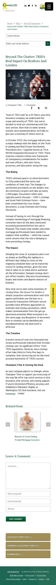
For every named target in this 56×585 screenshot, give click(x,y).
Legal (24, 579)
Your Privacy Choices (13, 579)
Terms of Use (30, 575)
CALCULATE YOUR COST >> (19, 537)
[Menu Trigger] (49, 6)
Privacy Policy (41, 575)
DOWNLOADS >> (14, 554)
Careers (41, 579)
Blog (18, 23)
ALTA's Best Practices (16, 575)
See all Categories (32, 23)
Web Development (13, 572)
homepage (10, 393)
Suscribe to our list (48, 43)
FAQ (48, 579)
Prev (8, 424)
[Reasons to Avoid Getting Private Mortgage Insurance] (26, 423)
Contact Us (32, 579)
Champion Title (15, 105)
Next (48, 424)
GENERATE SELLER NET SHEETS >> (23, 545)
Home (10, 23)
